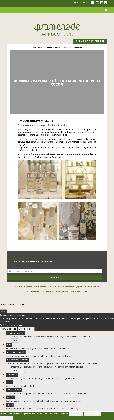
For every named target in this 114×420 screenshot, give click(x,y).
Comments (12, 374)
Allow (14, 340)
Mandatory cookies (15, 333)
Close (3, 311)
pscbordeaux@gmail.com (75, 286)
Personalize (6, 418)
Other (9, 382)
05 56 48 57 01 (55, 286)
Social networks (14, 389)
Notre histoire (93, 286)
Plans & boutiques (88, 41)
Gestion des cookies (78, 291)
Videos (10, 404)
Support (10, 397)
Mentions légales (34, 291)
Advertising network (15, 352)
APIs (9, 344)
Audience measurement (17, 359)
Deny (22, 370)
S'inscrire (54, 277)
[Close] (1, 308)
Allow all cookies (8, 328)
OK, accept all (76, 413)
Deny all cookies (26, 328)
